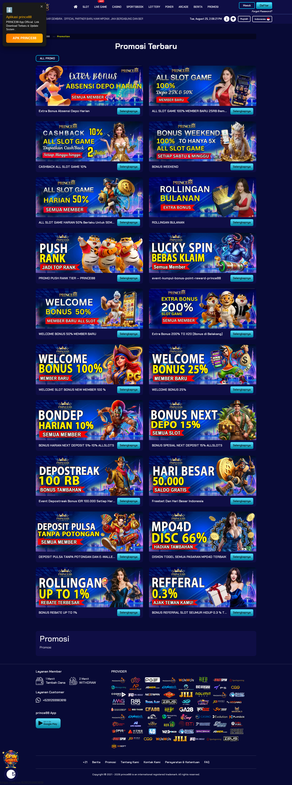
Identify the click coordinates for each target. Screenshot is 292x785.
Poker (169, 7)
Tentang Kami (130, 762)
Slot (86, 7)
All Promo (47, 58)
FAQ (206, 762)
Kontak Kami (152, 762)
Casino (116, 7)
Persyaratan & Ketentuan (182, 762)
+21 (85, 762)
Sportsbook (135, 7)
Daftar (264, 5)
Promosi (213, 7)
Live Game (100, 7)
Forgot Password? (262, 11)
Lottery (154, 7)
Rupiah (244, 19)
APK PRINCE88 (24, 38)
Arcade (184, 7)
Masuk (247, 5)
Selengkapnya (128, 111)
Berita (198, 7)
